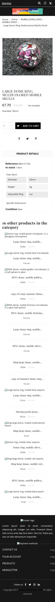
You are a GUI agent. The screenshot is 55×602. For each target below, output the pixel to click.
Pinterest (36, 139)
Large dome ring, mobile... (27, 241)
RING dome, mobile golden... (27, 277)
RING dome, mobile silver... (27, 346)
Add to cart (30, 126)
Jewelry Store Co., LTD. (31, 590)
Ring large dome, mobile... (27, 362)
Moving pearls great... (27, 411)
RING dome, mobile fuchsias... (27, 313)
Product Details (27, 153)
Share (19, 139)
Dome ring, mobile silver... (27, 447)
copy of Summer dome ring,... (27, 379)
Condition (11, 209)
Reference (12, 163)
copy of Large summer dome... (27, 294)
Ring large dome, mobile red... (27, 464)
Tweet (27, 139)
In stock (10, 167)
